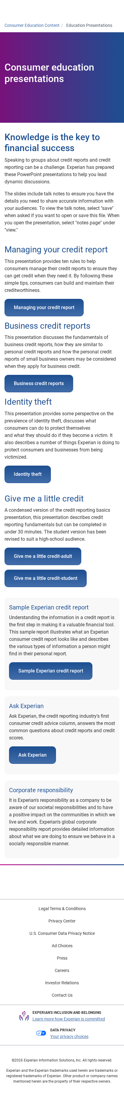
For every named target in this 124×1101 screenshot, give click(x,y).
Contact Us (62, 995)
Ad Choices (62, 945)
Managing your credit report (44, 307)
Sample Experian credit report (50, 671)
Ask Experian (32, 755)
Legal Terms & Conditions (62, 908)
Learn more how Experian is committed (69, 1019)
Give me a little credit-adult (43, 556)
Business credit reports (39, 383)
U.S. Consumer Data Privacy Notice (62, 933)
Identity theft (28, 474)
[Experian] (29, 9)
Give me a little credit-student (45, 578)
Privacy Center (62, 921)
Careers (62, 970)
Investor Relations (62, 982)
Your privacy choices (69, 1036)
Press (62, 958)
